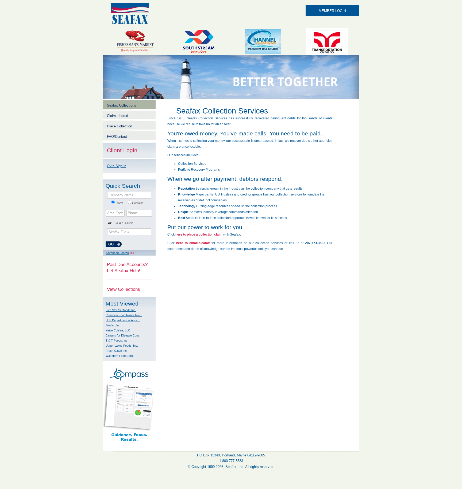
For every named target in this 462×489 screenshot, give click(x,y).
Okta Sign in (116, 166)
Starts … (121, 203)
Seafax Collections (121, 105)
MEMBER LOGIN (332, 11)
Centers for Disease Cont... (123, 335)
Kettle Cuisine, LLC (118, 330)
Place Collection (119, 126)
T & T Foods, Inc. (117, 340)
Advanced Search (117, 253)
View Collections (123, 289)
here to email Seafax (193, 243)
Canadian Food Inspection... (124, 315)
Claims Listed (117, 116)
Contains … (139, 203)
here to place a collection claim (198, 234)
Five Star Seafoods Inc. (121, 310)
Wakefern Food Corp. (120, 355)
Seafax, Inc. (113, 325)
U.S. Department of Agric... (123, 320)
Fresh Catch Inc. (117, 350)
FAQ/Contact (117, 137)
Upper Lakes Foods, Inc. (122, 345)
